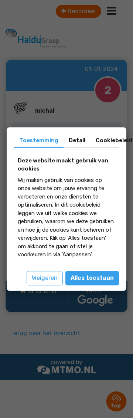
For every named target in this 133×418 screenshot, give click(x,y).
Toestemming (38, 140)
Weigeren (45, 277)
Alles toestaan (92, 277)
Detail (77, 140)
